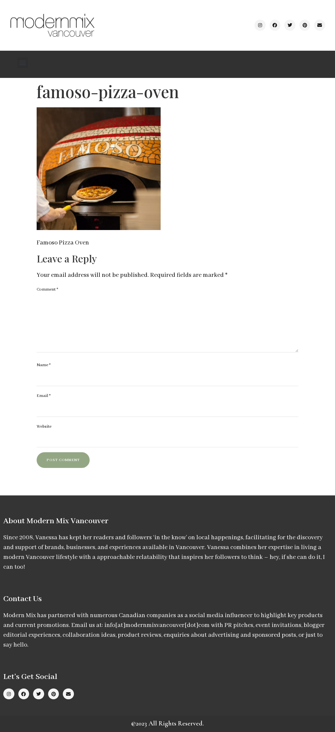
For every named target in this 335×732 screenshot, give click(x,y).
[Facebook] (275, 25)
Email (44, 396)
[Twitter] (289, 25)
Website (44, 426)
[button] (22, 62)
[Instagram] (260, 25)
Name (44, 365)
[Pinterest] (304, 25)
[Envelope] (319, 25)
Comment (47, 289)
